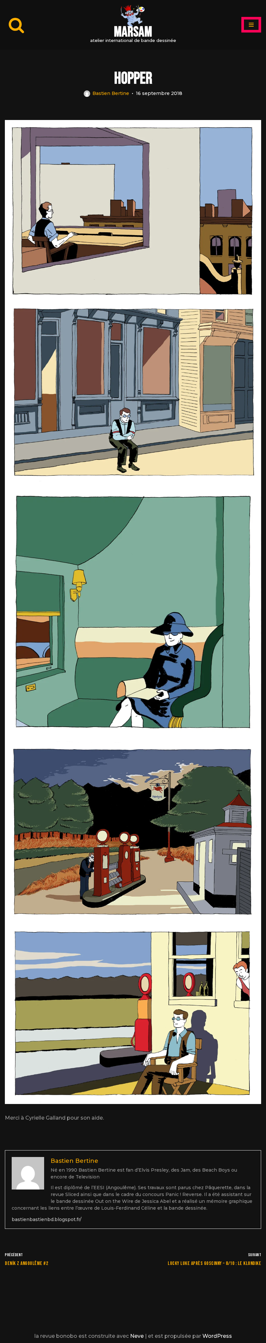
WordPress (217, 1336)
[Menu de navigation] (251, 25)
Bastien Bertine (110, 93)
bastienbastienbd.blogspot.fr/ (46, 1219)
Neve (137, 1336)
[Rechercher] (16, 25)
